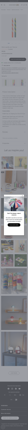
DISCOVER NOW (14, 224)
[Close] (22, 196)
